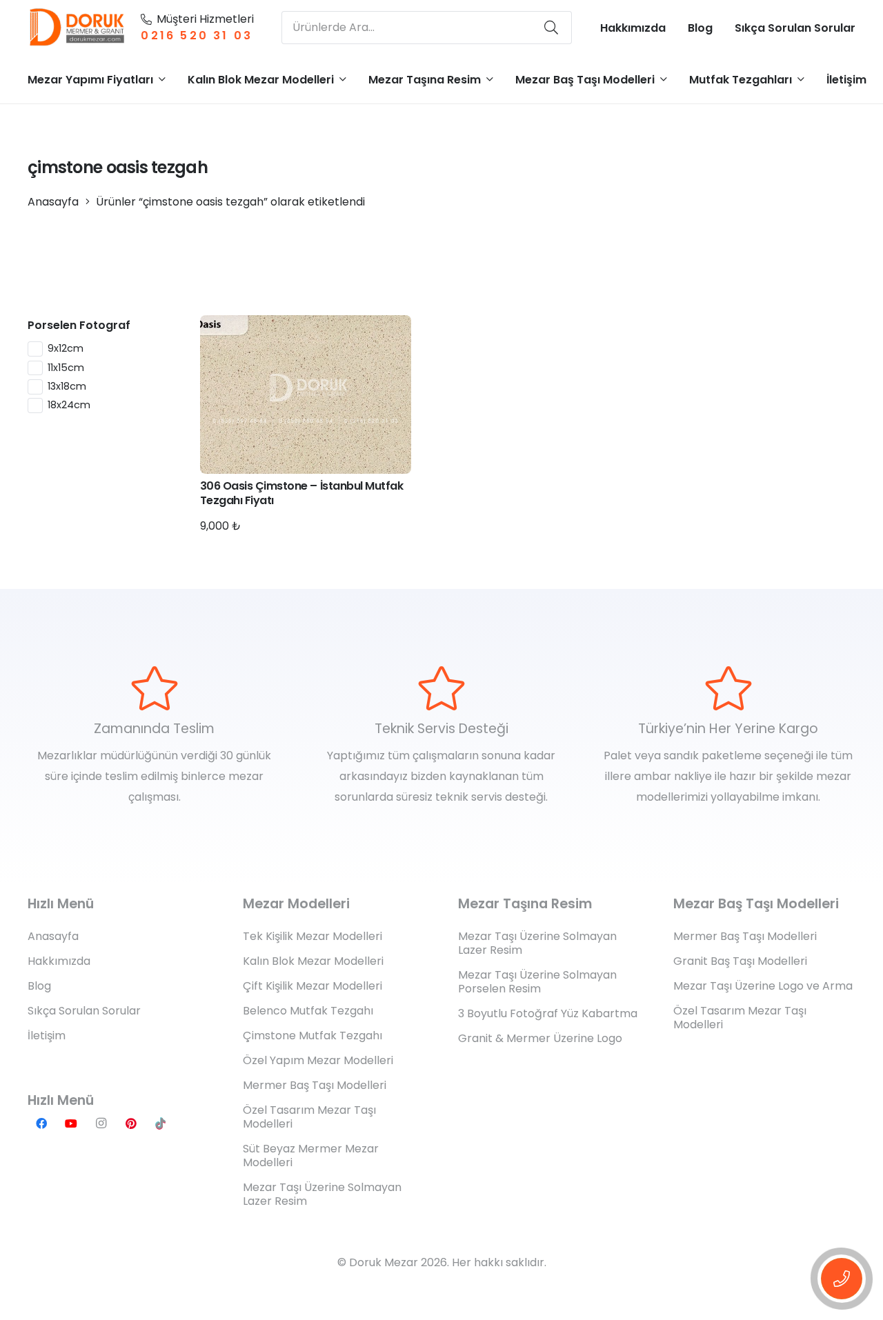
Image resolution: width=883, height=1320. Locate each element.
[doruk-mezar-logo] (78, 27)
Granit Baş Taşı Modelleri (740, 961)
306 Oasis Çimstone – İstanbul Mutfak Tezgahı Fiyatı (302, 493)
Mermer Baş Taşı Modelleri (314, 1085)
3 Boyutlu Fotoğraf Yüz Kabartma (547, 1013)
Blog (39, 986)
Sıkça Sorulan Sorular (84, 1011)
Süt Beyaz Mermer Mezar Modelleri (311, 1155)
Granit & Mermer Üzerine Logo (540, 1038)
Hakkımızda (59, 961)
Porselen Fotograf (79, 325)
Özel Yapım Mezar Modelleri (318, 1060)
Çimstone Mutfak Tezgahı (312, 1035)
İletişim (47, 1035)
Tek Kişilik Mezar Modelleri (312, 936)
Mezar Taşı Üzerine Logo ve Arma (763, 986)
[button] (162, 79)
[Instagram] (101, 1123)
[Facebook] (41, 1123)
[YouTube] (71, 1123)
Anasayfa (53, 202)
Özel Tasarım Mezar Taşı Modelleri (309, 1117)
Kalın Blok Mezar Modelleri (313, 961)
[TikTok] (161, 1123)
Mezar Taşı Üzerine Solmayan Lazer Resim (322, 1194)
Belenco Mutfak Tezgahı (308, 1011)
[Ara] (551, 27)
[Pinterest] (131, 1123)
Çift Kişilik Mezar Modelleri (312, 986)
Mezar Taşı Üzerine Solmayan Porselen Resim (537, 982)
